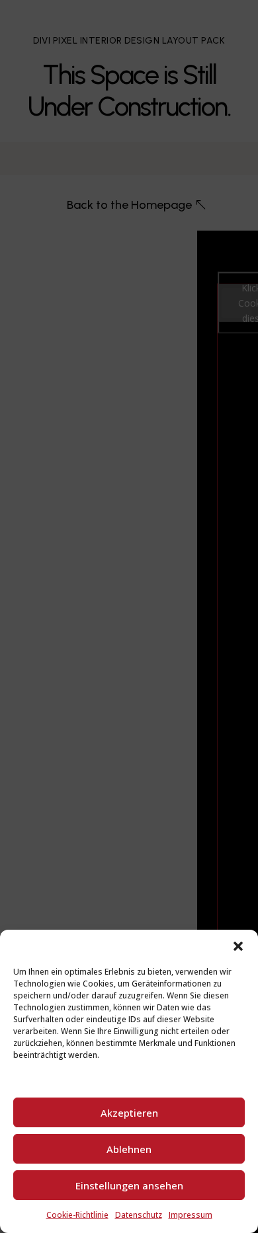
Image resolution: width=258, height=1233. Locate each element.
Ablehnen (129, 1149)
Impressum (190, 1214)
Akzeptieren (129, 1112)
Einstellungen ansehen (129, 1185)
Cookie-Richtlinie (77, 1214)
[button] (238, 946)
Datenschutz (138, 1214)
